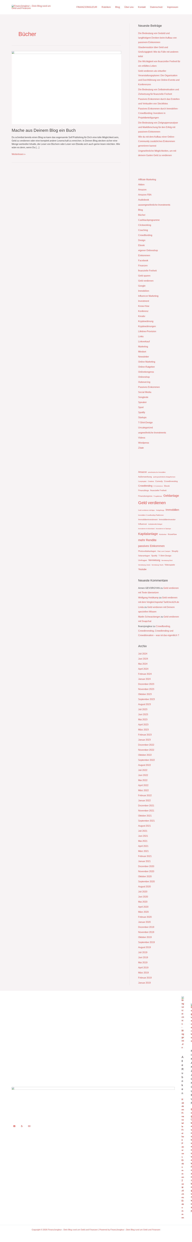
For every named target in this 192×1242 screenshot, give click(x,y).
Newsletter (143, 357)
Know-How (143, 306)
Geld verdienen (145, 281)
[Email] (29, 1126)
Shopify (175, 551)
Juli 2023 (142, 709)
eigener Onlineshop (148, 250)
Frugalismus (158, 496)
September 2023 (146, 699)
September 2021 (146, 821)
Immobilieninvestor (167, 519)
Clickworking (144, 225)
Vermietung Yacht (157, 565)
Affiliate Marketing (147, 179)
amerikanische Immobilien (157, 472)
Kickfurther (163, 534)
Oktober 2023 (145, 694)
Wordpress (143, 443)
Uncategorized (145, 427)
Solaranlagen (144, 555)
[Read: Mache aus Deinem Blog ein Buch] (66, 87)
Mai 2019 (142, 962)
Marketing (143, 346)
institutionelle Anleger (155, 524)
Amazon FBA (145, 195)
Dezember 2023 (146, 684)
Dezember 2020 (146, 866)
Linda (141, 607)
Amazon (142, 189)
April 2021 (143, 846)
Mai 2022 (142, 780)
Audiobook (143, 200)
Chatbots (151, 481)
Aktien (141, 184)
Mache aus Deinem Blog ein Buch (44, 130)
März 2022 (143, 790)
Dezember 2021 (146, 805)
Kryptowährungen (147, 326)
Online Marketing (146, 362)
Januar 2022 (144, 800)
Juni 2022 (143, 775)
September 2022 (146, 760)
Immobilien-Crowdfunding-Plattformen (151, 515)
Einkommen (144, 255)
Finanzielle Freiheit (183, 1126)
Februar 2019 (145, 977)
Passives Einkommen (149, 387)
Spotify (141, 412)
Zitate (141, 448)
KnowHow (172, 534)
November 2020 (146, 871)
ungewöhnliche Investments (152, 432)
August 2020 (144, 886)
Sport (141, 407)
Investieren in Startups (163, 528)
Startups (142, 417)
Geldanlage (171, 495)
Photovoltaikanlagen (147, 551)
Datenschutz (156, 7)
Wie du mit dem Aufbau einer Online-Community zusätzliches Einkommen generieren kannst (156, 141)
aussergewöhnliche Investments (154, 205)
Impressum (172, 7)
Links (141, 336)
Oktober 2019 (145, 937)
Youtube (142, 569)
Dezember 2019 (146, 927)
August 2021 (144, 826)
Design (141, 240)
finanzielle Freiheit (147, 270)
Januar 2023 (144, 740)
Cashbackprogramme (149, 220)
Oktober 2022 (145, 755)
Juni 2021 (143, 836)
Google (141, 286)
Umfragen (142, 560)
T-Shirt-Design (145, 422)
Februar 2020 (145, 917)
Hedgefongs (160, 510)
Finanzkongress (145, 496)
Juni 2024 (143, 659)
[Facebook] (14, 1126)
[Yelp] (21, 1126)
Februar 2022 (145, 795)
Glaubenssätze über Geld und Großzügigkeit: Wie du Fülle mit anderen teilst (158, 52)
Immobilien (143, 291)
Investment (143, 301)
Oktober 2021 (145, 815)
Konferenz (143, 311)
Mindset (142, 351)
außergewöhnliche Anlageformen (164, 477)
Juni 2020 (143, 897)
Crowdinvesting (171, 481)
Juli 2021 (142, 831)
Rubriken (106, 7)
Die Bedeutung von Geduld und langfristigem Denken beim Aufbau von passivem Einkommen (157, 37)
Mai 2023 (142, 719)
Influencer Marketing (148, 296)
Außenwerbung (145, 477)
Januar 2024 (144, 679)
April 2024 (143, 669)
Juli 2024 (142, 653)
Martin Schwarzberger (149, 617)
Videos (141, 437)
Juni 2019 (143, 957)
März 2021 (143, 851)
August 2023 (144, 704)
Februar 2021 (145, 856)
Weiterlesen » (18, 154)
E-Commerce (158, 486)
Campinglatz (142, 481)
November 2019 (146, 932)
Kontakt (142, 7)
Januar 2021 (144, 861)
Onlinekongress (146, 372)
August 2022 (144, 765)
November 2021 (146, 810)
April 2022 (143, 785)
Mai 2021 (142, 841)
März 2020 (143, 912)
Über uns (129, 7)
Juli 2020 (142, 891)
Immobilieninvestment (148, 519)
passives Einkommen (151, 545)
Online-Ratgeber (146, 367)
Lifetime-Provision (147, 331)
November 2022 (146, 750)
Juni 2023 (143, 714)
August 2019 (144, 947)
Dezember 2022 (146, 745)
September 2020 (146, 881)
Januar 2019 (144, 983)
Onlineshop (144, 377)
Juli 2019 (142, 952)
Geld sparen (144, 275)
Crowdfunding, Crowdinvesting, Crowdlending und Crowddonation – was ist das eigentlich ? (158, 630)
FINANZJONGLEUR (86, 7)
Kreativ (141, 316)
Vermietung (154, 560)
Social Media (144, 392)
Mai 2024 (142, 664)
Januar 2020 (144, 922)
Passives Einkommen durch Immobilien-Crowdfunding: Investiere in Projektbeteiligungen (158, 113)
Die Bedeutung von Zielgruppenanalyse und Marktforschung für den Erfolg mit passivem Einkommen (158, 127)
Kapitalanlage (148, 534)
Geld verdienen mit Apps (146, 510)
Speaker (142, 402)
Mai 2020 (142, 902)
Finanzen (143, 265)
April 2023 (143, 724)
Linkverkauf (144, 341)
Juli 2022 (142, 770)
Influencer (142, 524)
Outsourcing (144, 382)
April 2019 (143, 967)
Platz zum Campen (163, 551)
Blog (117, 7)
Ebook (141, 245)
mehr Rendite (147, 540)
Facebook (143, 260)
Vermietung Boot (166, 560)
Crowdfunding (145, 235)
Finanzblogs (143, 490)
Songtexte (143, 397)
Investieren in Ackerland (146, 528)
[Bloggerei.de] (183, 1022)
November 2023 (146, 689)
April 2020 (143, 907)
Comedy (159, 481)
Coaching (143, 230)
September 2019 (146, 942)
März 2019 (143, 972)
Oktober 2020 (145, 876)
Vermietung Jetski (144, 565)
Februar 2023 (145, 735)
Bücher (141, 215)
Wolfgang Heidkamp (148, 597)
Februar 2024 (145, 674)
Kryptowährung (145, 321)
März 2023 (143, 729)
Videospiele (170, 565)
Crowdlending (145, 485)
